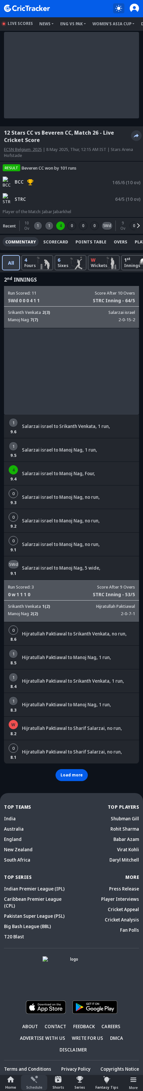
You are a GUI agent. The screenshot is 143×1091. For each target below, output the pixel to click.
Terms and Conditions (27, 1069)
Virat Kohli (128, 849)
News (45, 24)
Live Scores (20, 23)
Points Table (90, 242)
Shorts (58, 1087)
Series (79, 1087)
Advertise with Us (42, 1038)
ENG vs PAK (71, 24)
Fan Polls (129, 930)
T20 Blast (14, 936)
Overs (120, 242)
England (13, 839)
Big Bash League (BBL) (27, 926)
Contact (55, 1026)
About (30, 1026)
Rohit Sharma (124, 829)
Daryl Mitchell (124, 860)
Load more (72, 775)
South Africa (17, 860)
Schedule (34, 1087)
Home (10, 1087)
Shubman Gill (125, 818)
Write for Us (87, 1038)
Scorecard (55, 242)
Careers (110, 1026)
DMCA (116, 1038)
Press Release (124, 889)
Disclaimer (73, 1049)
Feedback (84, 1026)
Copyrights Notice (119, 1069)
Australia (14, 829)
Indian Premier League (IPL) (34, 889)
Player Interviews (120, 899)
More (133, 1087)
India (10, 818)
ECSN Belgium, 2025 (23, 149)
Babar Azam (126, 839)
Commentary (20, 242)
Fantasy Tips (106, 1087)
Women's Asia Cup (111, 24)
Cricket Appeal (123, 909)
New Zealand (18, 849)
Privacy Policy (75, 1069)
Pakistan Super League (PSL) (34, 916)
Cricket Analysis (122, 919)
